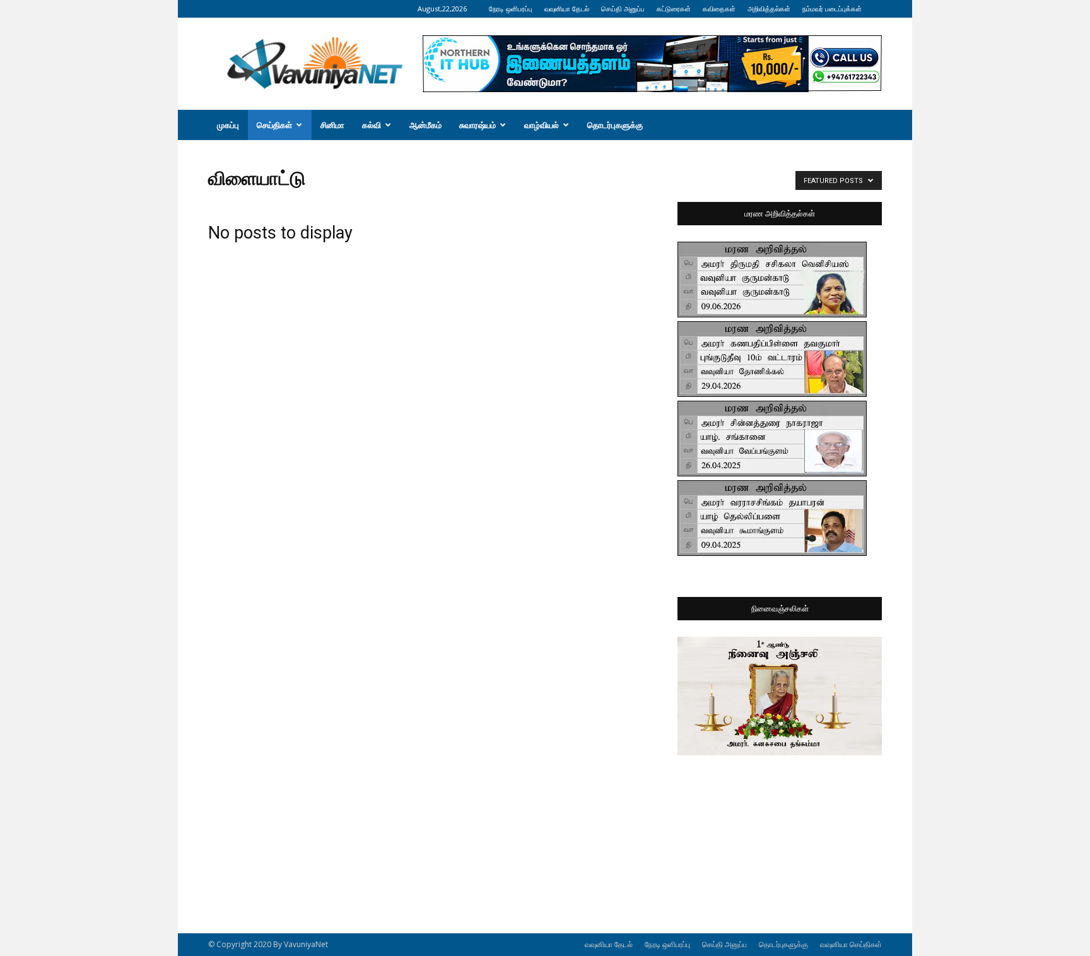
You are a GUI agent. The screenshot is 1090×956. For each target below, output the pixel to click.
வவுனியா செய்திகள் (851, 944)
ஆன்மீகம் (425, 125)
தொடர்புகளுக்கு (615, 125)
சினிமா (332, 125)
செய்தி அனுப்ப (623, 8)
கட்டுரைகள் (674, 8)
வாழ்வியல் (541, 125)
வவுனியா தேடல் (566, 8)
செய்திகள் (274, 125)
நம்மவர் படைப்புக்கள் (832, 8)
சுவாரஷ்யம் (477, 125)
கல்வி (371, 125)
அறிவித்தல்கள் (768, 8)
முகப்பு (228, 125)
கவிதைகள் (719, 8)
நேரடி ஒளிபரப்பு (510, 8)
